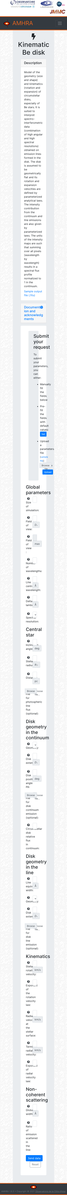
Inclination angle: (29, 646)
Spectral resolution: (29, 619)
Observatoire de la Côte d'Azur (50, 1191)
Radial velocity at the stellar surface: (29, 1025)
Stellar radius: (29, 663)
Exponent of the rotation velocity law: (29, 995)
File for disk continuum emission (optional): (29, 808)
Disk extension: (29, 760)
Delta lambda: (29, 603)
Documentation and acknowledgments (33, 313)
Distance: (29, 677)
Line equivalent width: (29, 886)
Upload (48, 472)
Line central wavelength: (29, 586)
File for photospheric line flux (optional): (29, 703)
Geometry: (29, 747)
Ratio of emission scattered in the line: (29, 1138)
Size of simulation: (29, 506)
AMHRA (22, 23)
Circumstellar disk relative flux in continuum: (29, 838)
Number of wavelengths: (29, 567)
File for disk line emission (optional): (29, 938)
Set (43, 434)
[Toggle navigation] (59, 23)
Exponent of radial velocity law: (29, 1073)
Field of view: (29, 525)
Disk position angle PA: (29, 781)
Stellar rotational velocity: (29, 970)
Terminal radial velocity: (29, 1050)
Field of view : (29, 546)
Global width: (29, 1112)
